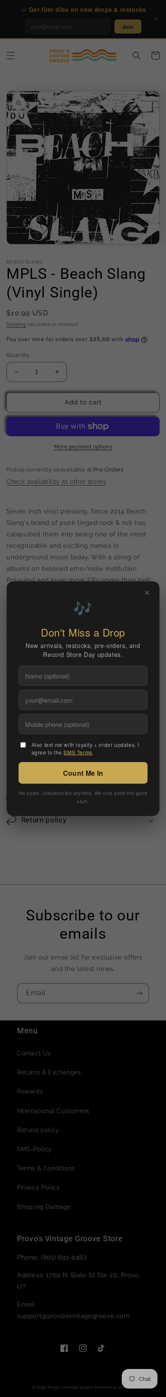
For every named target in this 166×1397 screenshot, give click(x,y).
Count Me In (83, 773)
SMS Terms (77, 752)
